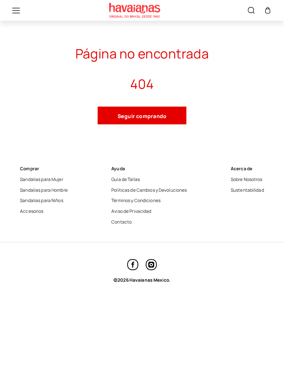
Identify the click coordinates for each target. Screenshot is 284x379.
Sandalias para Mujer (41, 179)
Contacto (121, 222)
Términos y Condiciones (135, 201)
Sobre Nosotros (247, 179)
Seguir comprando (142, 116)
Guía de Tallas (125, 179)
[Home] (134, 10)
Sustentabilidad (247, 190)
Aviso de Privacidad (131, 211)
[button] (12, 10)
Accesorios (31, 211)
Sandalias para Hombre (44, 190)
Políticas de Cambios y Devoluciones (149, 190)
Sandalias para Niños (41, 201)
